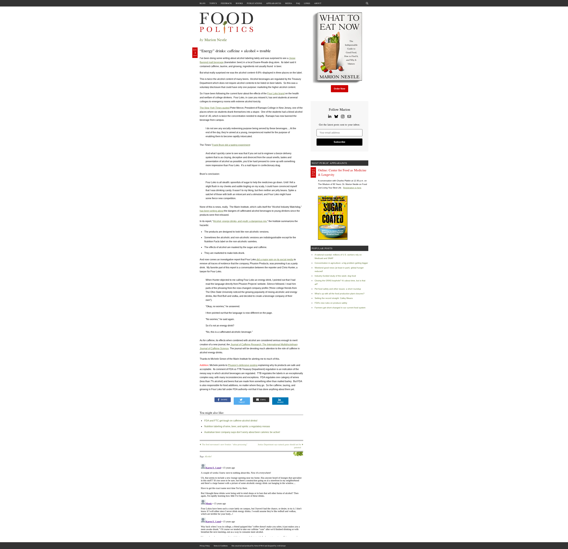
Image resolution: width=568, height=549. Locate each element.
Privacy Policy (205, 545)
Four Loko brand (276, 93)
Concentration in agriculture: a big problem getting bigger (341, 263)
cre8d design (281, 545)
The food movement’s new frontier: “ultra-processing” (224, 444)
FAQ (298, 3)
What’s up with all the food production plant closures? (339, 293)
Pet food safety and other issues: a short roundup (338, 289)
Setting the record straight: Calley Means (334, 298)
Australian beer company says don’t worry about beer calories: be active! (242, 432)
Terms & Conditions (221, 545)
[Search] (367, 3)
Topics (213, 3)
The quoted (215, 108)
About (317, 3)
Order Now (339, 88)
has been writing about (212, 211)
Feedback (226, 3)
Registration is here (352, 188)
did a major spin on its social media (274, 259)
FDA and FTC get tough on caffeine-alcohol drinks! (230, 420)
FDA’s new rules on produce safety (331, 303)
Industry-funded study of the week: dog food (335, 276)
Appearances (273, 3)
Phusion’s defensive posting (243, 365)
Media (288, 3)
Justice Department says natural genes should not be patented (279, 446)
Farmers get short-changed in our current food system (340, 307)
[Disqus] (251, 500)
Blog (202, 3)
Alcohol (208, 456)
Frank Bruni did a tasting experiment (231, 145)
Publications (254, 3)
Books (239, 3)
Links (307, 3)
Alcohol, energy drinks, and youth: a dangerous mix (240, 221)
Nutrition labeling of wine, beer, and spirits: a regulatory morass (237, 426)
